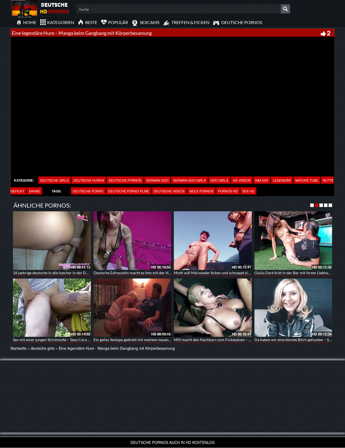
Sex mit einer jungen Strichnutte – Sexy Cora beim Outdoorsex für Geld (72, 339)
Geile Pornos (201, 191)
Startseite (18, 348)
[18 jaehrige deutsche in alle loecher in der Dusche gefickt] (52, 240)
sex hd (248, 191)
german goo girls (189, 180)
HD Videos (242, 180)
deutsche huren (88, 180)
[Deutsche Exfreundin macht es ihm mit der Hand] (132, 240)
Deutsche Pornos (125, 180)
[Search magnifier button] (285, 8)
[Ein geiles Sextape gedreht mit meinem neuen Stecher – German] (132, 308)
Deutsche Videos (169, 191)
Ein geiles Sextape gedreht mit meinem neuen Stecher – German (146, 339)
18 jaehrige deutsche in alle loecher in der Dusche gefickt (60, 272)
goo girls (219, 180)
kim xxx (261, 180)
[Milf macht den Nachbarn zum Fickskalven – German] (213, 308)
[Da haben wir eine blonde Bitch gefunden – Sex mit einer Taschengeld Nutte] (293, 308)
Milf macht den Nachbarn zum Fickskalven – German (218, 339)
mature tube (306, 180)
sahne (34, 191)
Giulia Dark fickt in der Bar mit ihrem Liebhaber (294, 272)
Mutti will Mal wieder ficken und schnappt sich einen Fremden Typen (231, 272)
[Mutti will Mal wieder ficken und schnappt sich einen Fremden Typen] (213, 240)
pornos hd (228, 191)
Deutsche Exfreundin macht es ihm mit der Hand (134, 272)
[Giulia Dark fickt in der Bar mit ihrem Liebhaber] (293, 240)
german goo (157, 180)
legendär (282, 180)
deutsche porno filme (128, 191)
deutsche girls (54, 180)
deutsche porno (88, 191)
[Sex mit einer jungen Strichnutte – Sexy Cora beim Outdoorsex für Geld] (52, 308)
